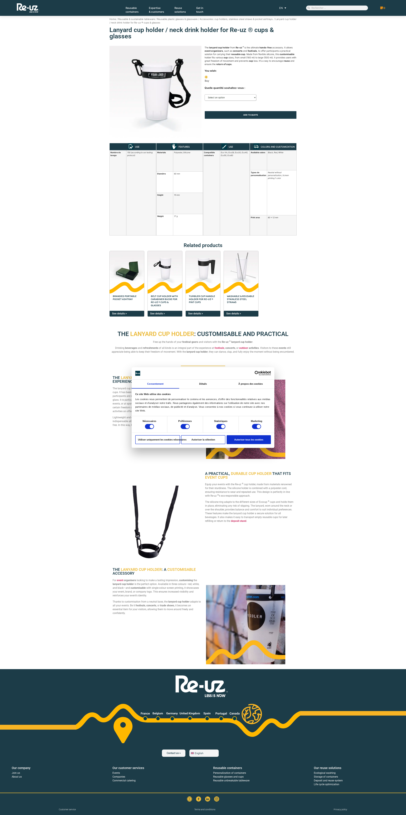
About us (17, 776)
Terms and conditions (204, 809)
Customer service (67, 809)
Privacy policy (340, 809)
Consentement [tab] (155, 383)
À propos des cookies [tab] (250, 383)
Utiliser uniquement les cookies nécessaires (159, 439)
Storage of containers (326, 776)
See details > (119, 313)
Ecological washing (325, 772)
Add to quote (250, 115)
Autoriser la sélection (203, 439)
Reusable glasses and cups (228, 776)
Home (112, 19)
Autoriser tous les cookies (248, 439)
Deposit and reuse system (328, 780)
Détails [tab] (203, 383)
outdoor (243, 347)
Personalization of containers (229, 772)
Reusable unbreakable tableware (231, 780)
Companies (118, 776)
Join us (16, 772)
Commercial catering (124, 780)
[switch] (185, 426)
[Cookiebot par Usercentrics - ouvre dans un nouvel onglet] (257, 373)
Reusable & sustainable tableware (136, 19)
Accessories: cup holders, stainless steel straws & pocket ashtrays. (236, 19)
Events (116, 772)
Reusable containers (227, 768)
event (120, 580)
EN (281, 8)
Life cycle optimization (326, 784)
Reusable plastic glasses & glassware (177, 19)
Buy (207, 80)
